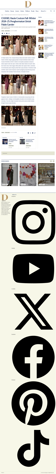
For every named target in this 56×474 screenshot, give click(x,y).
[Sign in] (54, 11)
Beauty (46, 25)
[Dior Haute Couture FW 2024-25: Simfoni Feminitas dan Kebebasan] (10, 142)
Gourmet (46, 48)
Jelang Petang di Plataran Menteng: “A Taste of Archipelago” (48, 46)
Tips (24, 184)
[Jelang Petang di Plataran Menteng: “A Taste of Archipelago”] (41, 47)
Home (2, 14)
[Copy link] (9, 33)
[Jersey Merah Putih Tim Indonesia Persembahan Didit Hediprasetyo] (9, 174)
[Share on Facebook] (2, 33)
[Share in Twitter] (5, 33)
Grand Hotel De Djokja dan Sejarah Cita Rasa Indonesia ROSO (48, 30)
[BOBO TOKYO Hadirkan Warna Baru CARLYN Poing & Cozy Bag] (46, 174)
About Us (2, 472)
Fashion (3, 30)
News (7, 184)
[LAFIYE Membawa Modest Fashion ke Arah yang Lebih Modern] (41, 39)
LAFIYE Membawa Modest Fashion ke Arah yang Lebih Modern (48, 38)
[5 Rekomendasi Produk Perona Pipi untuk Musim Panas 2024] (28, 174)
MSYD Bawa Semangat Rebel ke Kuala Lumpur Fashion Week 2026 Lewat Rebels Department (49, 55)
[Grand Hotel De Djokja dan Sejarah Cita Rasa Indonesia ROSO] (41, 31)
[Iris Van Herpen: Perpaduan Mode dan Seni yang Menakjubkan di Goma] (27, 142)
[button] (51, 11)
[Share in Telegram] (7, 33)
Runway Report (7, 30)
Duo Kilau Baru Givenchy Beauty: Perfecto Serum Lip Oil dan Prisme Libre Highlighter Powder (49, 22)
